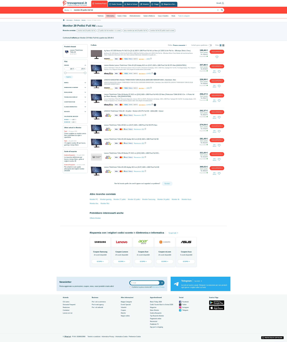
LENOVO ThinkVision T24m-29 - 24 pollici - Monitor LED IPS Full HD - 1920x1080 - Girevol (133, 111)
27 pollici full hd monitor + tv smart (109, 30)
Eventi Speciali (126, 304)
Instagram (185, 307)
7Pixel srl (67, 336)
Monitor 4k (175, 199)
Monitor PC (94, 199)
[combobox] (68, 10)
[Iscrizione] (162, 282)
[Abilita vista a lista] (220, 45)
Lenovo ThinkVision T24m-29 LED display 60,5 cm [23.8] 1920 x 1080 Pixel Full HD (131, 139)
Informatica (69, 20)
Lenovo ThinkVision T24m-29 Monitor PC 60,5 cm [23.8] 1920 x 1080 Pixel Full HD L (131, 153)
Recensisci (137, 115)
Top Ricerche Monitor (157, 316)
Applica (68, 77)
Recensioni (153, 321)
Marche (123, 313)
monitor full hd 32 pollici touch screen (162, 30)
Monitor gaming (105, 199)
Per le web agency (98, 304)
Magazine (153, 307)
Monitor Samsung (148, 199)
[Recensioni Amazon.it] (142, 59)
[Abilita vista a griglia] (223, 45)
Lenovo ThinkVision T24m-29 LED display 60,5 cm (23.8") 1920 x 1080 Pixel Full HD (131, 167)
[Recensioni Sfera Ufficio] (142, 73)
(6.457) (148, 73)
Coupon (123, 310)
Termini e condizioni (94, 336)
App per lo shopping (156, 327)
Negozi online (125, 316)
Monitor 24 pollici (163, 199)
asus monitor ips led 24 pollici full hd (135, 30)
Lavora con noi (67, 313)
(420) (148, 59)
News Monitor (154, 310)
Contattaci (66, 310)
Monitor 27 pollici (120, 199)
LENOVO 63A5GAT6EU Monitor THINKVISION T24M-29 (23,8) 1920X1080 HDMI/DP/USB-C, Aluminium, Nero (140, 80)
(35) (143, 115)
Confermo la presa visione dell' (148, 287)
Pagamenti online (155, 318)
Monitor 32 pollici (134, 199)
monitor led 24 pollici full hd (86, 30)
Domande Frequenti (69, 304)
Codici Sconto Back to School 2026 (161, 304)
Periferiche (77, 20)
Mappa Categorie (126, 302)
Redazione (66, 307)
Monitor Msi (105, 203)
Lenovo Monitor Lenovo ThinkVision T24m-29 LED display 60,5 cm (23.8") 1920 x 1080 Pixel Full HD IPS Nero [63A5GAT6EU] (145, 65)
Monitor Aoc (94, 203)
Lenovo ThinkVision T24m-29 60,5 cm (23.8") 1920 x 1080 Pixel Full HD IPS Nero (130, 125)
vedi (216, 52)
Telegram (185, 310)
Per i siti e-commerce (99, 302)
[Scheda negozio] (108, 59)
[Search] (222, 10)
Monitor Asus (186, 199)
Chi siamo (66, 302)
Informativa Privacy (158, 287)
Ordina (170, 45)
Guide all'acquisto (155, 313)
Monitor (84, 20)
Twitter (184, 304)
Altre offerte (214, 71)
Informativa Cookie (121, 336)
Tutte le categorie (184, 16)
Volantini (123, 307)
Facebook (185, 302)
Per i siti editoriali (97, 307)
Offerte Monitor (95, 218)
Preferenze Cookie (135, 336)
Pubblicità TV (154, 324)
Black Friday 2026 (156, 302)
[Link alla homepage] (64, 20)
